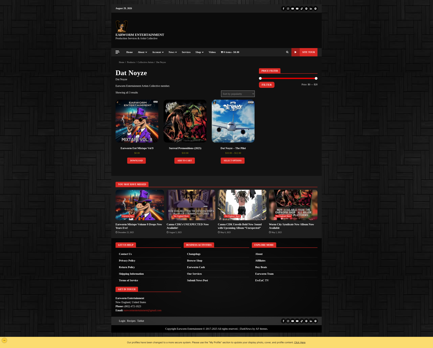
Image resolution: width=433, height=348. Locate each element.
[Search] (287, 52)
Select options (233, 160)
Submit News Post (197, 280)
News (171, 52)
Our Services (194, 273)
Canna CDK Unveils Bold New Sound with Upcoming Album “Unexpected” (242, 205)
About (141, 52)
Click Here (299, 342)
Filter (267, 84)
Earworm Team (264, 273)
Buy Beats (261, 267)
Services (186, 52)
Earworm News (128, 216)
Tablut (140, 320)
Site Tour (308, 52)
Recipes (131, 320)
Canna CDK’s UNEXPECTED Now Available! (191, 205)
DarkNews (246, 328)
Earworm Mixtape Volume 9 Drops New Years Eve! (140, 205)
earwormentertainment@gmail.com (142, 310)
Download (136, 160)
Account (156, 52)
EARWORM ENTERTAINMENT (140, 35)
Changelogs (193, 254)
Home (129, 52)
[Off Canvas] (118, 52)
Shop (198, 52)
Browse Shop (194, 260)
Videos (212, 52)
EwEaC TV (262, 280)
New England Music (181, 216)
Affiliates (260, 260)
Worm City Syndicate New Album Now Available (293, 205)
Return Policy (127, 267)
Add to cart (184, 160)
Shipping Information (131, 273)
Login (122, 320)
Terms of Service (128, 280)
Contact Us (125, 254)
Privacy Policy (127, 260)
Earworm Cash (196, 267)
